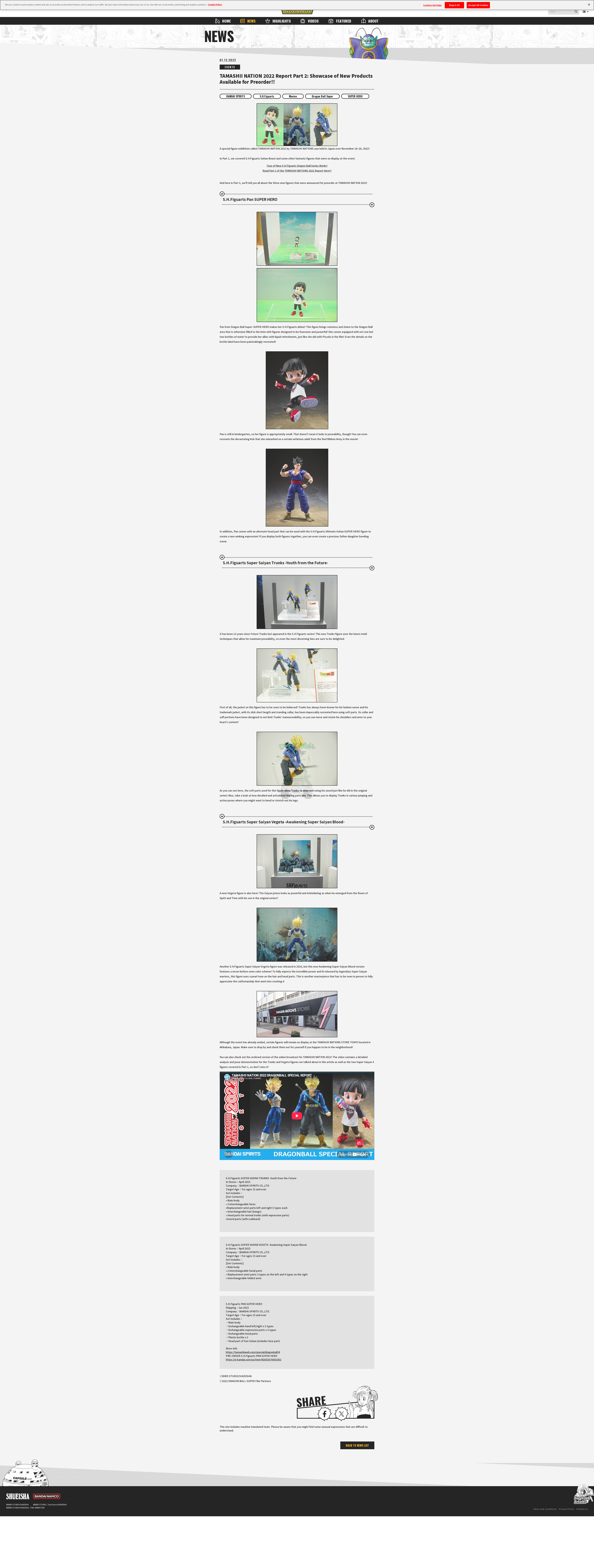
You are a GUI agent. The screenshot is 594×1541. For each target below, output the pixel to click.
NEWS (251, 21)
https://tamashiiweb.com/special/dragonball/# (253, 1352)
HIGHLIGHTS (281, 21)
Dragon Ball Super (322, 96)
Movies (293, 96)
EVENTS (230, 67)
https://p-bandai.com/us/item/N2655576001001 (253, 1359)
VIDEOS (313, 21)
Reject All (454, 5)
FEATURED (343, 21)
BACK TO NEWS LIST (357, 1445)
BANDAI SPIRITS (235, 96)
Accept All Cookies (478, 5)
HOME (226, 21)
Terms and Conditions (545, 1509)
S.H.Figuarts (267, 96)
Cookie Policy (215, 4)
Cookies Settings (432, 5)
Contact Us (582, 1509)
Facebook (324, 1414)
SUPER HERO (355, 96)
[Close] (589, 4)
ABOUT (373, 21)
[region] (297, 5)
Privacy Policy (566, 1509)
